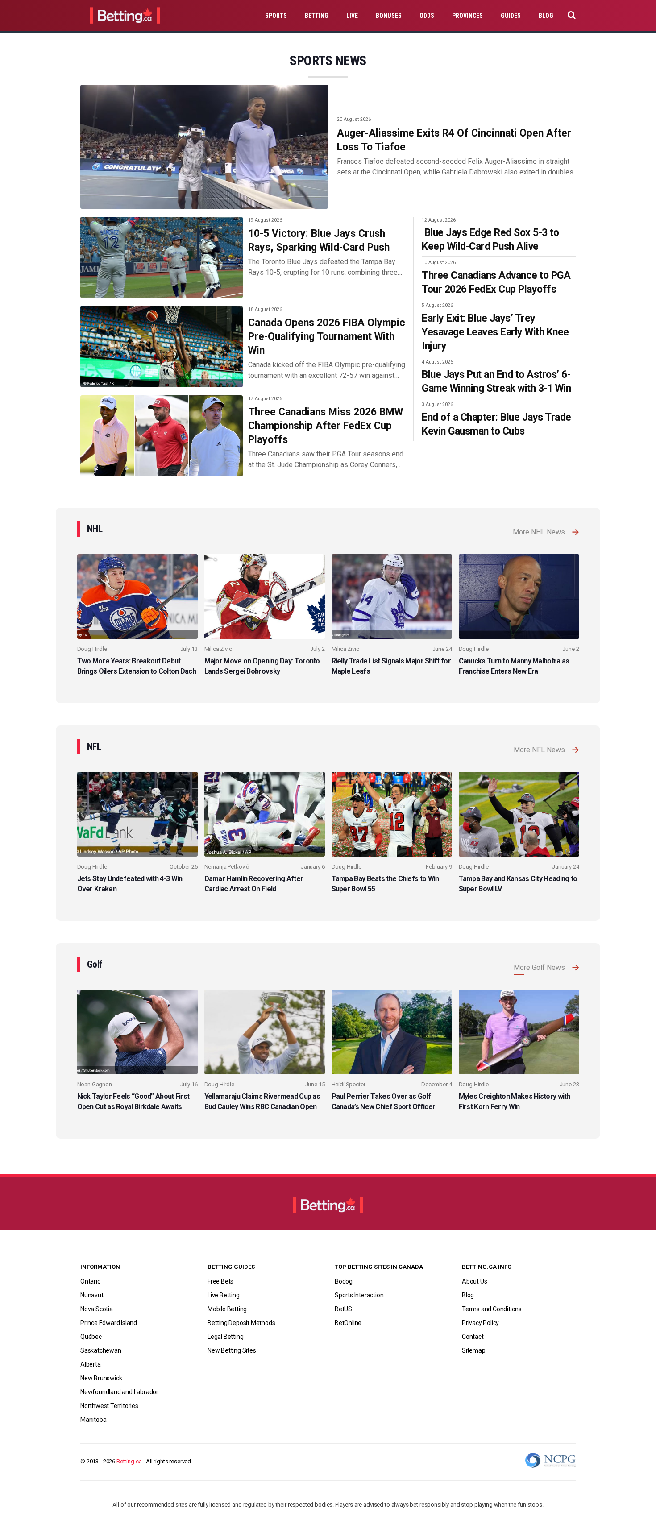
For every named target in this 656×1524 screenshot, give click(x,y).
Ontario (90, 1281)
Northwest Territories (109, 1405)
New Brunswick (101, 1378)
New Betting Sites (232, 1350)
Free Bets (220, 1281)
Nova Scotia (96, 1309)
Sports (276, 15)
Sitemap (474, 1350)
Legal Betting (225, 1336)
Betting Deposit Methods (241, 1322)
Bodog (344, 1281)
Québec (91, 1336)
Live (352, 15)
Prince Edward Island (108, 1322)
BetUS (343, 1309)
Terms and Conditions (492, 1309)
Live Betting (224, 1295)
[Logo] (328, 1209)
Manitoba (93, 1419)
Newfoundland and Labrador (119, 1392)
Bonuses (389, 15)
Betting (316, 15)
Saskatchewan (100, 1350)
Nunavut (92, 1295)
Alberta (90, 1364)
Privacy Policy (480, 1322)
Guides (511, 15)
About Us (474, 1281)
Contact (473, 1336)
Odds (426, 15)
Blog (546, 15)
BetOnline (348, 1322)
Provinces (467, 15)
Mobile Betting (227, 1309)
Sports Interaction (359, 1295)
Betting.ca (129, 1461)
